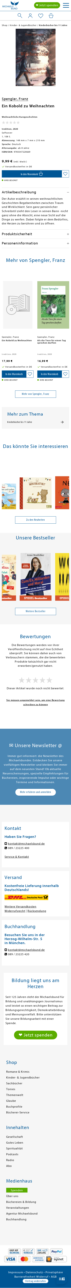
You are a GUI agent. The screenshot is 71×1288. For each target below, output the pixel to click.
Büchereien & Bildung (21, 1202)
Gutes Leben (14, 1142)
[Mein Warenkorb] (51, 15)
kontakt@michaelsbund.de (26, 843)
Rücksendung (36, 911)
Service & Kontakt (17, 856)
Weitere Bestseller (36, 611)
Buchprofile (14, 1106)
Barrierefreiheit (25, 1276)
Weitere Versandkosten (20, 906)
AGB (54, 1276)
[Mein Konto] (30, 15)
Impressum (15, 1272)
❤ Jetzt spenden (47, 5)
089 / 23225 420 (18, 954)
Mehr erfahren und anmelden (35, 792)
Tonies (10, 1089)
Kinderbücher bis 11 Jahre (19, 422)
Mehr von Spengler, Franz (35, 394)
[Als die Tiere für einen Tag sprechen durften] (53, 303)
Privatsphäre (54, 1272)
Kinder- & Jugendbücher (23, 1077)
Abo (9, 1166)
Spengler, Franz (15, 99)
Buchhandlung (16, 1219)
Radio (10, 1160)
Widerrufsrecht (15, 911)
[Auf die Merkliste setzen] (65, 174)
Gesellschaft (14, 1137)
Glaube (11, 1100)
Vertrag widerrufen (35, 1281)
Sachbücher (14, 1083)
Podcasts (12, 1154)
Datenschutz (34, 1272)
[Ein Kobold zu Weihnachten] (18, 303)
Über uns (12, 1196)
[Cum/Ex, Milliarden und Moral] (36, 575)
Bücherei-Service (17, 1112)
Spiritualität (14, 1148)
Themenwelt (14, 1095)
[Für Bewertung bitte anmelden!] (11, 123)
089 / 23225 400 (18, 848)
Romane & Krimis (17, 1071)
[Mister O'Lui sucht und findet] (36, 483)
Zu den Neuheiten (35, 519)
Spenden (17, 1190)
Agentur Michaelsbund (22, 1213)
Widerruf (42, 1276)
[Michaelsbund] (10, 6)
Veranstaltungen (17, 1207)
